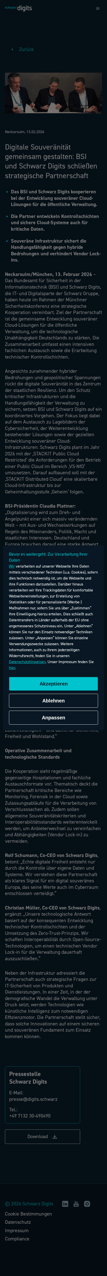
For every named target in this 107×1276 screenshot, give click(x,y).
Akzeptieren (54, 684)
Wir (12, 566)
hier (12, 667)
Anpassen (53, 717)
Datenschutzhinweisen (27, 661)
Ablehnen (53, 700)
